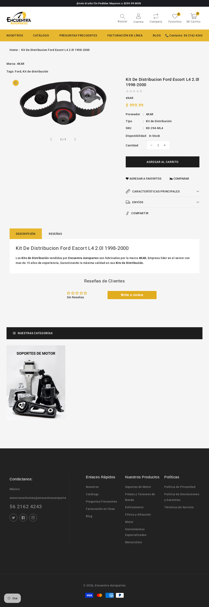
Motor (129, 522)
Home (14, 50)
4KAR (20, 63)
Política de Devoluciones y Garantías (181, 497)
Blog (89, 516)
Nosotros (92, 486)
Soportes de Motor (138, 486)
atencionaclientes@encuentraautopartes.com (38, 497)
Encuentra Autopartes (110, 585)
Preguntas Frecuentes (101, 501)
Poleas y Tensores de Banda (140, 497)
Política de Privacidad (179, 486)
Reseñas (55, 233)
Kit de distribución (35, 71)
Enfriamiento (134, 507)
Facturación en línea (100, 508)
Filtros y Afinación (138, 514)
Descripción (26, 233)
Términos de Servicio (179, 507)
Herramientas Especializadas (135, 532)
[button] (122, 19)
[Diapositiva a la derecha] (75, 140)
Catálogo (41, 35)
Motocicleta (133, 542)
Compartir (139, 213)
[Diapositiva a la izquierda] (51, 140)
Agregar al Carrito (163, 162)
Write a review (132, 295)
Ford (18, 71)
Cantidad (132, 145)
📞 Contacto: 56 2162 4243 (183, 35)
